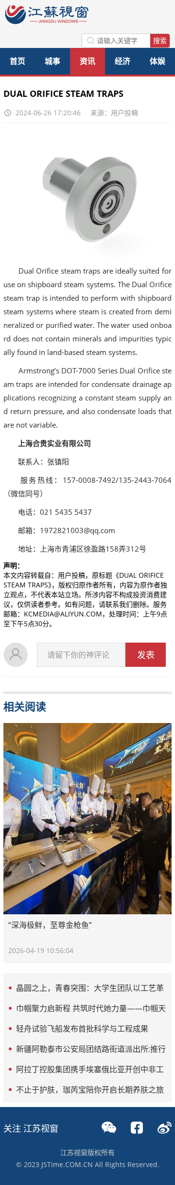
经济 (122, 61)
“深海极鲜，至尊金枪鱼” (50, 925)
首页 (17, 61)
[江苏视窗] (46, 21)
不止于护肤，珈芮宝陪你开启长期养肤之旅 (90, 1089)
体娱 (157, 61)
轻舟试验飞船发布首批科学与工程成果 (82, 1028)
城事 (52, 61)
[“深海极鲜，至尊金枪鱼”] (87, 818)
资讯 (87, 61)
